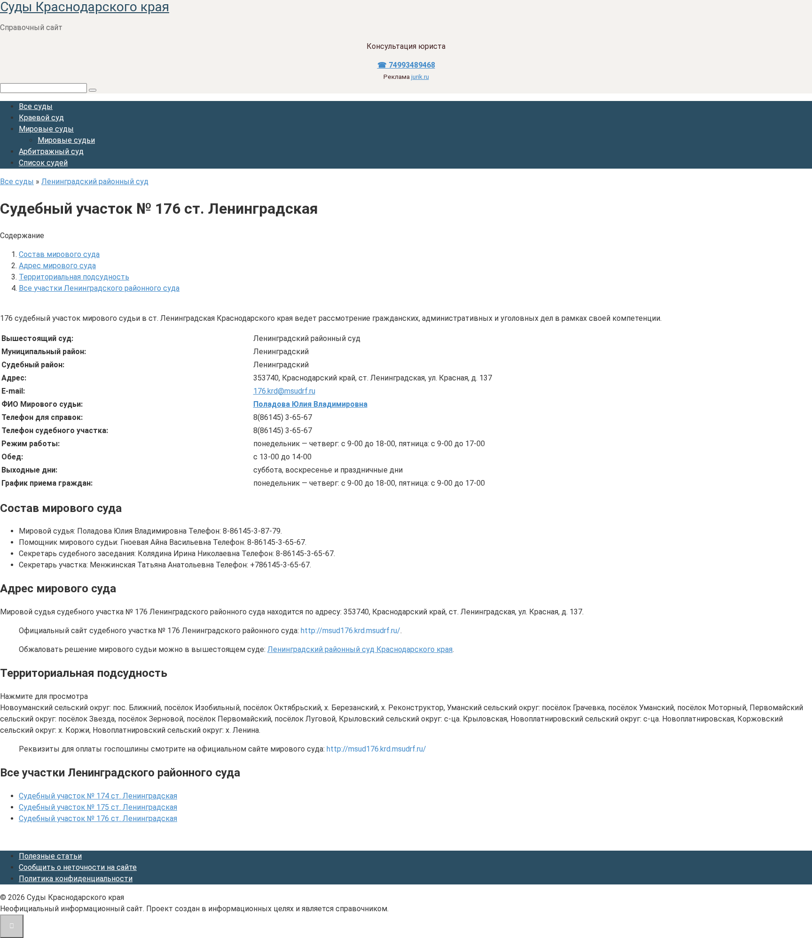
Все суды (36, 106)
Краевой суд (41, 117)
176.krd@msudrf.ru (284, 391)
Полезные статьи (50, 856)
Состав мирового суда (59, 254)
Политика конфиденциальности (76, 878)
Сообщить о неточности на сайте (78, 867)
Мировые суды (46, 128)
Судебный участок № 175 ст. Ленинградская (98, 807)
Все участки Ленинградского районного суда (99, 288)
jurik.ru (420, 76)
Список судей (43, 162)
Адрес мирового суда (57, 265)
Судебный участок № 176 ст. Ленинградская (98, 818)
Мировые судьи (66, 140)
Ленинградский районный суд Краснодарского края (360, 649)
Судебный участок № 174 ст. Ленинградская (98, 795)
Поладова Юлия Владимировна (310, 404)
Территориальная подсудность (74, 276)
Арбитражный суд (51, 151)
